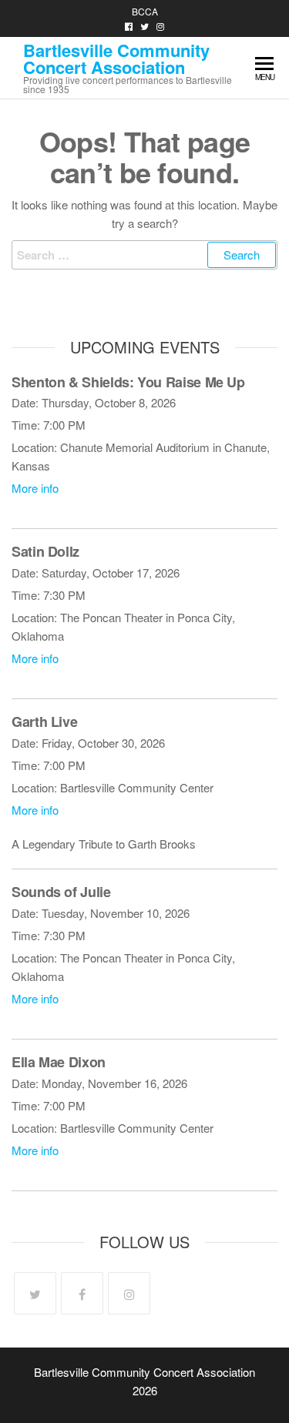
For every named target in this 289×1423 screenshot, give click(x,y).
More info (35, 488)
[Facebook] (82, 1293)
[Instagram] (129, 1293)
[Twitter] (35, 1293)
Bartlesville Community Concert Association (116, 58)
